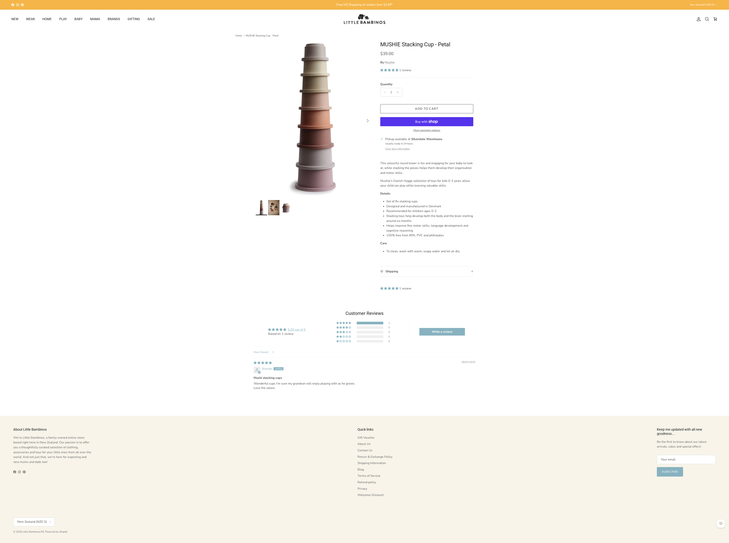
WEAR (30, 19)
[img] (263, 363)
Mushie (390, 62)
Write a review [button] (442, 332)
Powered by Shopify (56, 532)
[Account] (698, 19)
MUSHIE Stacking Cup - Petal (262, 35)
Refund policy (366, 482)
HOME (47, 19)
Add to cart (426, 109)
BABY (78, 19)
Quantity (386, 84)
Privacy (362, 489)
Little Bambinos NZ (33, 532)
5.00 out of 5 (297, 330)
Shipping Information (371, 463)
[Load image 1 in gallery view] (314, 118)
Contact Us (364, 450)
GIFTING (134, 19)
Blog (360, 469)
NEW (14, 19)
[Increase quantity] (398, 92)
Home (238, 35)
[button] (389, 70)
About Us (364, 444)
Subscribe (670, 472)
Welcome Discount (370, 495)
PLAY (63, 19)
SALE (151, 19)
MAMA (95, 19)
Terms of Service (368, 476)
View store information (397, 149)
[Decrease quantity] (383, 92)
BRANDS (114, 19)
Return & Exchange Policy (374, 457)
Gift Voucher (366, 438)
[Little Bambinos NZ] (364, 19)
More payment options (426, 130)
